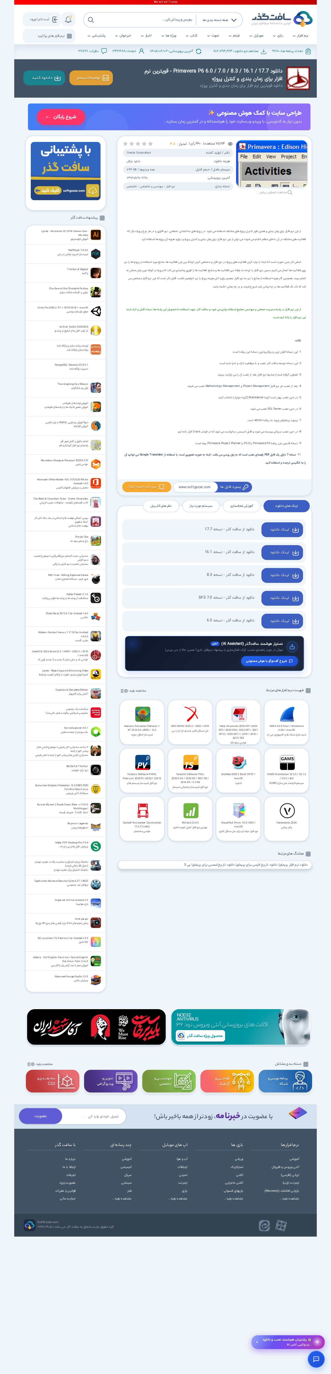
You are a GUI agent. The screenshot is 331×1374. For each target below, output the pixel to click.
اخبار (148, 36)
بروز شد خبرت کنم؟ (142, 486)
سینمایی (126, 1183)
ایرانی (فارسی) (290, 1175)
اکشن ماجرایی (234, 1183)
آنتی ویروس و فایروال (285, 1167)
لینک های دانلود (286, 506)
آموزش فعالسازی (241, 506)
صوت (215, 36)
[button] (151, 144)
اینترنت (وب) (291, 1183)
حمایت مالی (68, 1198)
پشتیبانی (99, 36)
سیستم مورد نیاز (201, 506)
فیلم (236, 36)
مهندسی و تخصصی (151, 186)
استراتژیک (237, 1167)
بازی (280, 36)
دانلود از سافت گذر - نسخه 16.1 (229, 552)
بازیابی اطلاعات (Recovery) (282, 1191)
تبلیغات (71, 1175)
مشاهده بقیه (138, 691)
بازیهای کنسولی (233, 1191)
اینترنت (182, 1183)
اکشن (239, 1175)
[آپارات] (281, 1225)
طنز (129, 1191)
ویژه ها (171, 36)
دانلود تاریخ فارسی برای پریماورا (256, 864)
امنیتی (183, 1175)
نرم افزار (302, 36)
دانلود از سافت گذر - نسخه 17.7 (229, 529)
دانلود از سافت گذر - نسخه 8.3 (230, 575)
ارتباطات (182, 1167)
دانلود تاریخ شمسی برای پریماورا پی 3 (209, 864)
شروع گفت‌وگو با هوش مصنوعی (266, 661)
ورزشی (239, 1159)
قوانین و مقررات (66, 1191)
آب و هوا (182, 1159)
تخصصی (132, 186)
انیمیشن (126, 1167)
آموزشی (294, 1159)
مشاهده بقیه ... (289, 1198)
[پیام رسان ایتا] (264, 1225)
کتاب (194, 36)
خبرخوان (125, 36)
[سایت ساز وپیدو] (169, 118)
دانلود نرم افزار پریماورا (293, 864)
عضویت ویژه (68, 1183)
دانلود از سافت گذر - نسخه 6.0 (230, 621)
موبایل (258, 36)
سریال (128, 1175)
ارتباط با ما (69, 1167)
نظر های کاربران (161, 506)
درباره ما (70, 1159)
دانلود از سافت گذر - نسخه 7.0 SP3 (226, 598)
